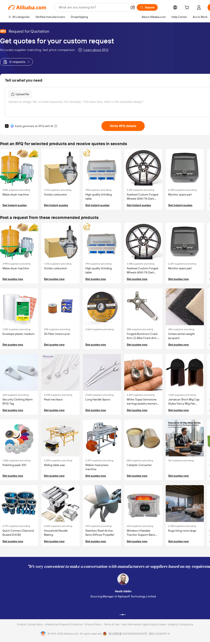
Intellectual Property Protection (64, 624)
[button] (132, 7)
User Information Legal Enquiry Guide (143, 624)
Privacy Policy (93, 624)
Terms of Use (112, 624)
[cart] (188, 8)
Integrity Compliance (180, 624)
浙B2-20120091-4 (159, 633)
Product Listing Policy (30, 624)
